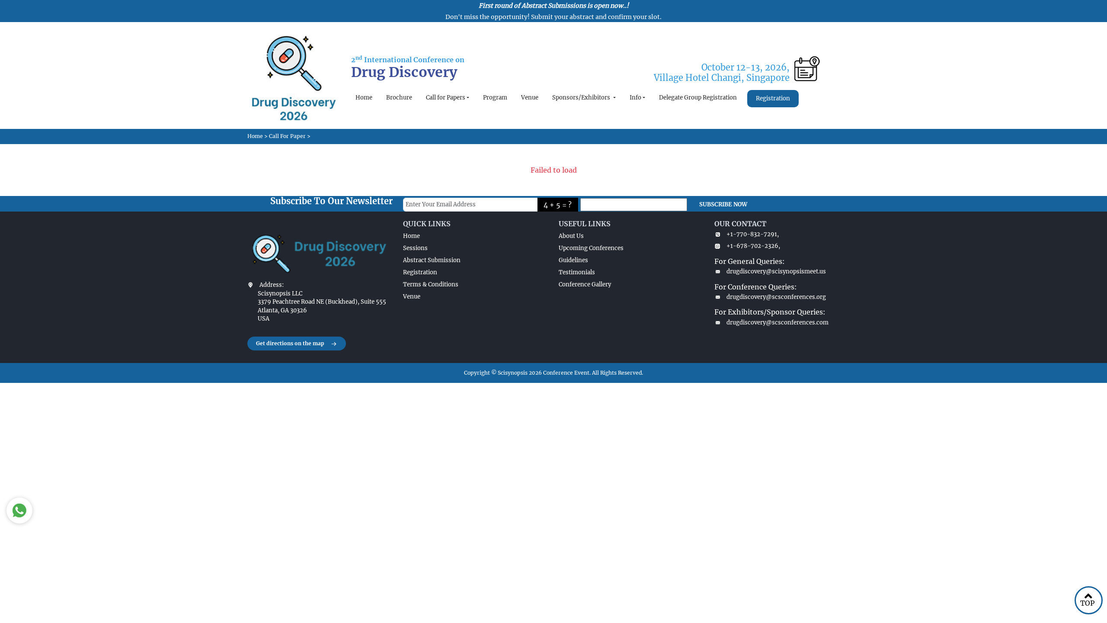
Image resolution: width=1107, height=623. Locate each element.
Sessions (415, 248)
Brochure (399, 97)
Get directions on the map (290, 343)
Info (635, 97)
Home (363, 97)
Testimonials (577, 272)
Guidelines (573, 260)
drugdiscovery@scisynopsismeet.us (776, 271)
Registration (773, 98)
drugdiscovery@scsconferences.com (777, 322)
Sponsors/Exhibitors (581, 97)
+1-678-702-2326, (753, 246)
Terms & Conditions (430, 284)
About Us (571, 236)
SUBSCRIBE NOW (723, 204)
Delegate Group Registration (698, 97)
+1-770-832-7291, (752, 234)
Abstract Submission (432, 260)
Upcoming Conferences (591, 248)
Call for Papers (445, 97)
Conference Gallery (585, 284)
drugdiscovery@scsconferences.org (776, 297)
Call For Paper (287, 136)
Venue (529, 97)
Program (495, 97)
